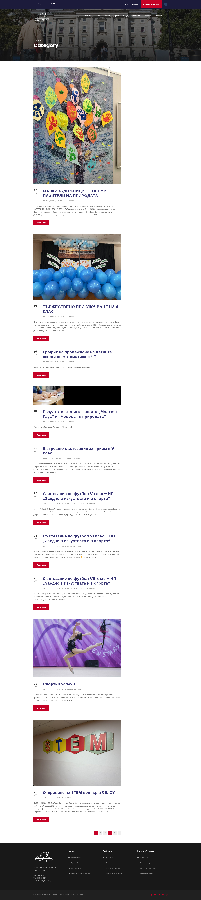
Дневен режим (111, 863)
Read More (41, 223)
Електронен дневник (147, 863)
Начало (87, 16)
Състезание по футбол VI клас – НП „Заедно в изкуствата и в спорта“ (79, 538)
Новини (107, 16)
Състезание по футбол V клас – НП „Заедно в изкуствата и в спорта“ (78, 496)
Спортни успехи (59, 684)
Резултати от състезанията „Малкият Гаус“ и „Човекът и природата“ (80, 414)
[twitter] (163, 894)
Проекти (126, 4)
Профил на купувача (151, 4)
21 (114, 833)
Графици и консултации (114, 874)
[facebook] (151, 894)
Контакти (158, 16)
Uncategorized (74, 504)
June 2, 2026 (48, 458)
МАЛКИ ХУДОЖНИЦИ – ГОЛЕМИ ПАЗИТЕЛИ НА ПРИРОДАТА (75, 193)
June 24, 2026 (48, 201)
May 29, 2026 (48, 504)
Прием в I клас (76, 858)
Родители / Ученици (131, 16)
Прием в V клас (76, 863)
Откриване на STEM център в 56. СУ (79, 792)
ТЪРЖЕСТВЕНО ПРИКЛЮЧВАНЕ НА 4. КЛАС (81, 309)
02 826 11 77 (55, 4)
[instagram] (167, 894)
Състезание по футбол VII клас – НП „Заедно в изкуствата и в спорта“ (79, 581)
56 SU (62, 201)
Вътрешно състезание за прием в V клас (78, 451)
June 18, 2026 (48, 422)
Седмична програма (113, 868)
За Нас (97, 16)
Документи (109, 858)
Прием (117, 16)
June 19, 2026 (48, 317)
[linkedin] (155, 894)
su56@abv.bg (41, 4)
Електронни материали (148, 868)
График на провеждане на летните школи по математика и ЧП (77, 354)
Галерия (147, 16)
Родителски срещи (146, 874)
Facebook (135, 4)
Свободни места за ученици (80, 874)
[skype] (159, 894)
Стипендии (144, 858)
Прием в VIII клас (77, 868)
